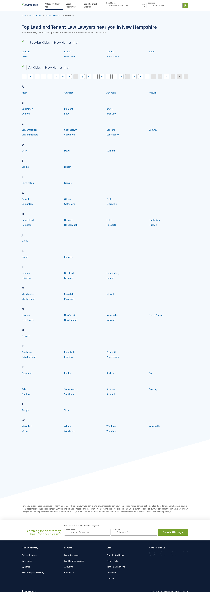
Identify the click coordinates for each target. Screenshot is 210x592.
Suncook (110, 394)
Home (24, 15)
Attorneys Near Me (54, 5)
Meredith (69, 294)
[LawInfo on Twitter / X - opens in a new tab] (163, 553)
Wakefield (27, 426)
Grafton (110, 199)
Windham (111, 426)
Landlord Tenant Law (52, 15)
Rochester (111, 373)
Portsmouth (112, 56)
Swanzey (153, 389)
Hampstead (28, 220)
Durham (110, 150)
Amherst (68, 92)
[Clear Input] (138, 5)
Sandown (26, 394)
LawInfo (68, 547)
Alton (24, 92)
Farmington (28, 183)
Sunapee (110, 389)
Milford (110, 294)
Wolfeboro (111, 431)
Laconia (26, 273)
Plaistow (68, 357)
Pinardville (69, 352)
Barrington (27, 109)
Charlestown (70, 130)
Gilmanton (27, 204)
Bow (66, 113)
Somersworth (71, 389)
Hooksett (111, 225)
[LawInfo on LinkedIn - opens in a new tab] (185, 553)
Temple (25, 410)
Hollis (109, 220)
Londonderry (113, 273)
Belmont (68, 109)
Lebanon (26, 278)
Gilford (25, 199)
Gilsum (67, 199)
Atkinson (111, 92)
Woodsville (154, 426)
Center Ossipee (29, 130)
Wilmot (68, 426)
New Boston (28, 320)
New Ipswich (70, 315)
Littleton (68, 278)
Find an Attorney (30, 547)
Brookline (111, 113)
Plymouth (111, 352)
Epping (25, 167)
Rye (151, 373)
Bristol (109, 109)
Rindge (67, 373)
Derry (24, 150)
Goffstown (69, 204)
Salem (152, 51)
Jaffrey (25, 241)
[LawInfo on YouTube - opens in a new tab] (174, 553)
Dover (25, 56)
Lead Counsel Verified (90, 5)
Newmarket (112, 315)
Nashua (110, 51)
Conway (153, 130)
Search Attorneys (173, 532)
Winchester (70, 431)
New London (70, 320)
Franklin (68, 183)
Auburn (153, 92)
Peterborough (29, 357)
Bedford (26, 113)
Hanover (68, 220)
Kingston (68, 257)
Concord (26, 51)
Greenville (111, 204)
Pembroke (27, 352)
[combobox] (123, 5)
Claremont (69, 134)
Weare (25, 431)
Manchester (70, 56)
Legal (109, 547)
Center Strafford (30, 134)
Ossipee (26, 336)
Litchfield (69, 273)
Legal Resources (71, 5)
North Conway (156, 315)
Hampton (26, 225)
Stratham (69, 394)
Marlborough (28, 299)
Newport (110, 320)
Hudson (153, 225)
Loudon (110, 278)
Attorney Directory (35, 15)
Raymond (26, 373)
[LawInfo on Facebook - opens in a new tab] (152, 553)
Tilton (67, 410)
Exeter (67, 51)
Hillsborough (71, 225)
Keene (25, 257)
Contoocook (112, 134)
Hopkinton (154, 220)
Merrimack (69, 299)
